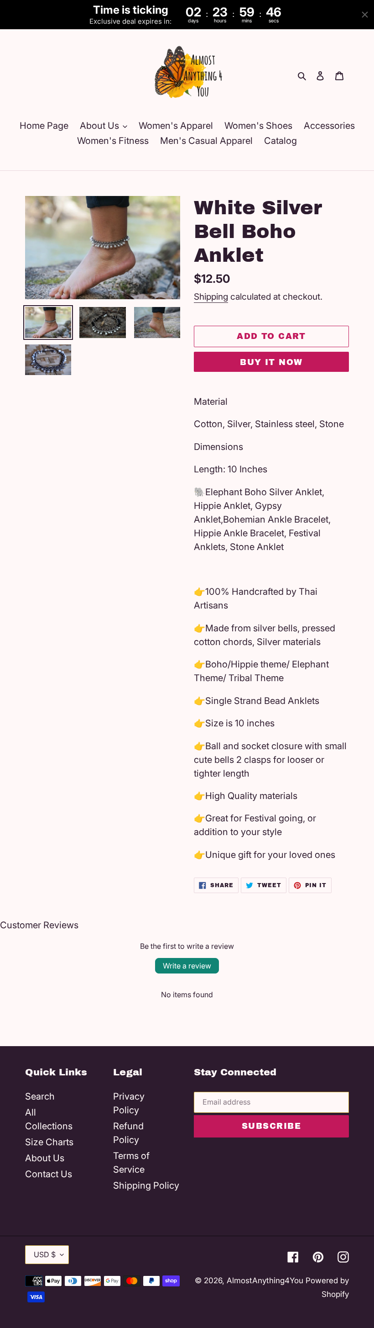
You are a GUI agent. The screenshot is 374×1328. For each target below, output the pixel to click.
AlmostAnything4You (265, 1280)
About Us (44, 1158)
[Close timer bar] (365, 14)
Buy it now (271, 362)
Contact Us (48, 1174)
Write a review (187, 965)
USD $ (45, 1254)
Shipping (211, 296)
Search (40, 1096)
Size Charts (49, 1142)
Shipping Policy (146, 1185)
